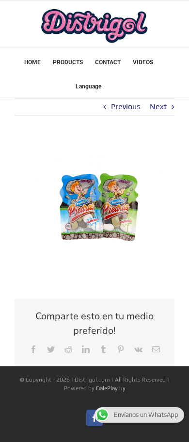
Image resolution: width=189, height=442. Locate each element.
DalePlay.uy (111, 388)
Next (158, 106)
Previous (126, 106)
